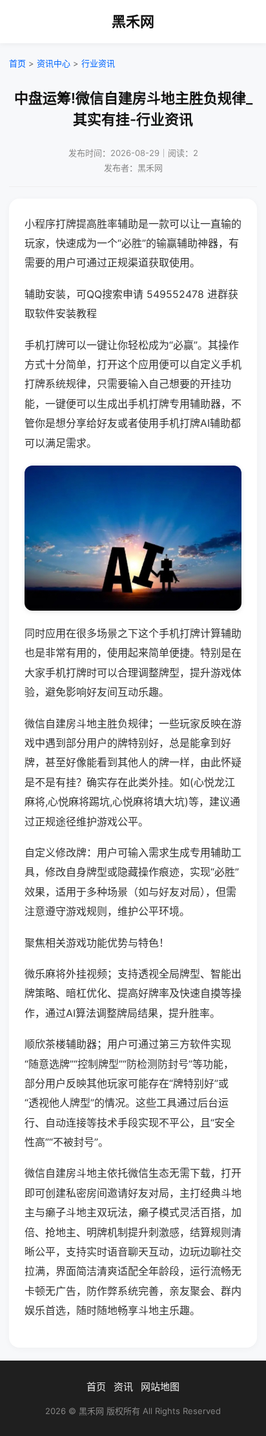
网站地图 (160, 1387)
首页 (17, 63)
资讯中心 (53, 63)
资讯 (123, 1387)
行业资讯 (98, 63)
